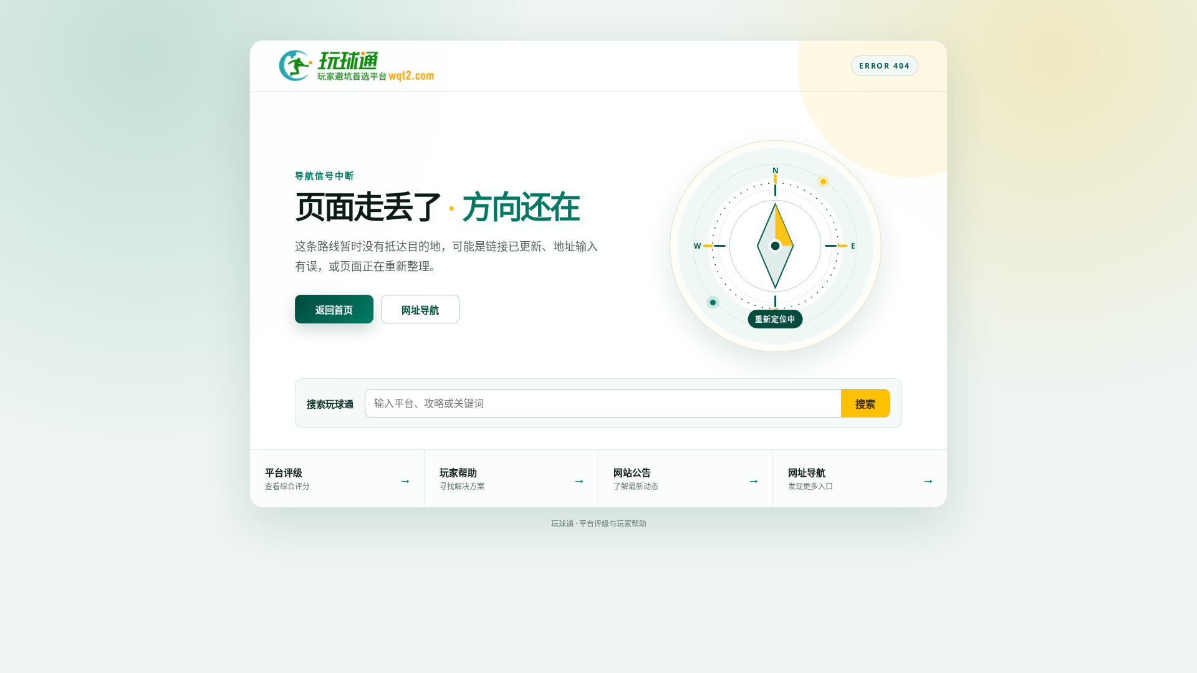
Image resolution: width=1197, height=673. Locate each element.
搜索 (865, 404)
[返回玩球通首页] (356, 66)
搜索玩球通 (330, 404)
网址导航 (420, 309)
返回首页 (334, 309)
